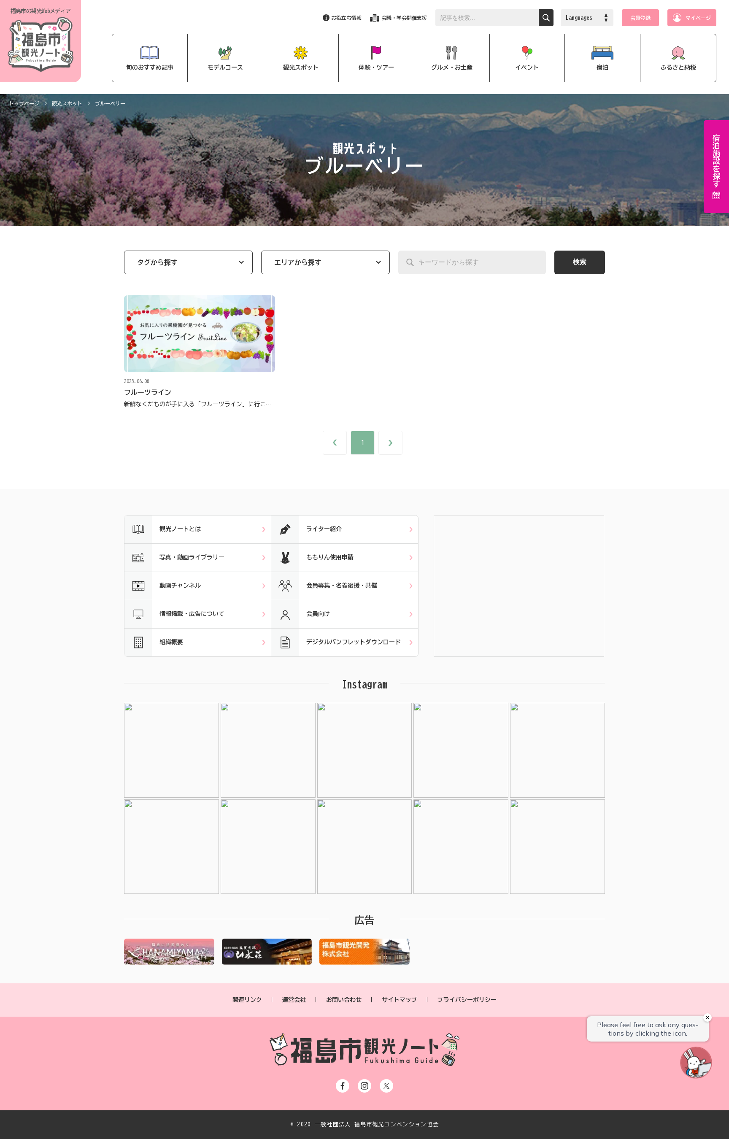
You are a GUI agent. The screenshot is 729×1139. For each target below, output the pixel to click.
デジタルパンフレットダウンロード (353, 642)
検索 (579, 261)
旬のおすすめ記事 (149, 67)
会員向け (318, 614)
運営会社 (294, 1000)
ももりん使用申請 (330, 557)
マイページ (698, 17)
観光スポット (301, 67)
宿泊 (602, 67)
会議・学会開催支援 (404, 17)
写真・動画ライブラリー (191, 557)
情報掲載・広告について (191, 614)
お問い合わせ (344, 1000)
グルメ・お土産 (451, 67)
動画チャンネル (180, 585)
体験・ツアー (376, 67)
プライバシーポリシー (467, 1000)
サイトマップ (399, 1000)
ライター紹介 (324, 529)
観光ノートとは (180, 529)
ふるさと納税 (678, 67)
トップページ (24, 103)
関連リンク (247, 1000)
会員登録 (640, 17)
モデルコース (225, 67)
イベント (527, 67)
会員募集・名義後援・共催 (341, 585)
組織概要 (171, 642)
